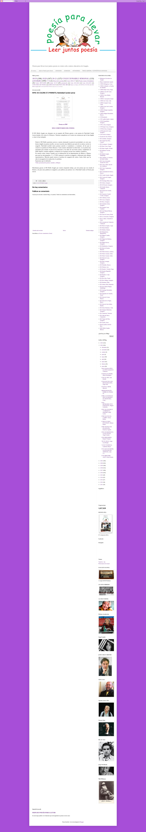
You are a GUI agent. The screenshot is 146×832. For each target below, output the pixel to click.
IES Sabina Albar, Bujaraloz (107, 284)
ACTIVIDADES (76, 71)
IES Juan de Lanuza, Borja (106, 214)
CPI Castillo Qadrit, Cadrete (107, 119)
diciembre (104, 347)
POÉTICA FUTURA (85, 84)
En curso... (33, 71)
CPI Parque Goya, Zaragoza (107, 126)
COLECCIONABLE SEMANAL (75, 78)
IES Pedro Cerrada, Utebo (106, 253)
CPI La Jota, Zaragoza (105, 124)
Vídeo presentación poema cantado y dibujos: (48, 162)
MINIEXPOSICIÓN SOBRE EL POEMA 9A (107, 392)
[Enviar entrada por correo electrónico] (36, 180)
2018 (101, 468)
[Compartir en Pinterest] (45, 181)
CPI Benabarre (103, 117)
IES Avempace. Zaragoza (106, 144)
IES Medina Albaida (105, 230)
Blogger (82, 822)
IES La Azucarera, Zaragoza (107, 216)
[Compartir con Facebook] (43, 181)
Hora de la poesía (58, 81)
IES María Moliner (104, 227)
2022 (101, 345)
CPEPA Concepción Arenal (106, 98)
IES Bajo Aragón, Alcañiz (106, 148)
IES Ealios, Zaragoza (105, 183)
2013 (101, 479)
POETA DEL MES (63, 84)
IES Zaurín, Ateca (104, 322)
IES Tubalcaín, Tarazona (106, 313)
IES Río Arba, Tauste (105, 278)
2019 (101, 465)
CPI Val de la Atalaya (105, 134)
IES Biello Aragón (43, 183)
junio (103, 354)
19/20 (44, 78)
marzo (103, 361)
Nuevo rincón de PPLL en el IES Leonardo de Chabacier (107, 370)
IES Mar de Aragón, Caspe (106, 225)
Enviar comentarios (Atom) (45, 233)
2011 (101, 484)
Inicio (64, 230)
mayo (103, 356)
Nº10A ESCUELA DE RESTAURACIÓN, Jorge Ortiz (107, 383)
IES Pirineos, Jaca (104, 267)
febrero (103, 364)
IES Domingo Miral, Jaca (106, 180)
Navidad (42, 86)
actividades (36, 81)
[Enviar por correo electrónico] (39, 181)
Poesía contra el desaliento (86, 81)
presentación (64, 83)
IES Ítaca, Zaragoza (104, 201)
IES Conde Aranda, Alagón (106, 175)
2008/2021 (67, 71)
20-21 (54, 78)
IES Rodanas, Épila (104, 282)
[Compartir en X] (42, 181)
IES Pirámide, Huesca (105, 265)
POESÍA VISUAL (48, 86)
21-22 (37, 183)
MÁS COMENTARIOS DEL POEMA (63, 128)
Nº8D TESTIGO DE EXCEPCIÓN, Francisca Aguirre (107, 428)
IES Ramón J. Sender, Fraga (107, 269)
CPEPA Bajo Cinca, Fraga (106, 89)
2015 (101, 475)
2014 (101, 477)
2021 (101, 460)
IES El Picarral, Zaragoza (106, 185)
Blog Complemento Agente (106, 82)
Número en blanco (74, 84)
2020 (101, 463)
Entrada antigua (90, 230)
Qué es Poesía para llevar (46, 71)
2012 (101, 482)
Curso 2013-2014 (74, 83)
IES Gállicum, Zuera (105, 197)
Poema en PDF (63, 124)
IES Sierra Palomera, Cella (106, 307)
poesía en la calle (57, 86)
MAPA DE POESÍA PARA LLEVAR (44, 812)
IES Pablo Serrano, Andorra (106, 251)
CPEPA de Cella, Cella (105, 100)
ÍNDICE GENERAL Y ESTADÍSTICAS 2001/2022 (95, 71)
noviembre (104, 349)
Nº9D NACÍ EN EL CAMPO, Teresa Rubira (106, 418)
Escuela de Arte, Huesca (106, 136)
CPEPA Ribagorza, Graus (106, 84)
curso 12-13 (53, 83)
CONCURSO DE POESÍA (39, 84)
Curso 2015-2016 (40, 83)
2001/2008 (59, 71)
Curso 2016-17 (71, 81)
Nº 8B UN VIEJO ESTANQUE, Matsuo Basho (107, 423)
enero (103, 366)
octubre (104, 352)
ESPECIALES (52, 84)
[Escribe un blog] (40, 181)
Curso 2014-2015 (87, 83)
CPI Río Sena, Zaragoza (106, 129)
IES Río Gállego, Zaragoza (106, 280)
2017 (101, 470)
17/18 (48, 81)
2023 (101, 343)
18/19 (34, 78)
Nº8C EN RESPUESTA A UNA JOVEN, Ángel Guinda (107, 433)
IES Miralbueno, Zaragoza (106, 246)
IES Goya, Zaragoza (105, 199)
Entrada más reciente (38, 230)
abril (103, 359)
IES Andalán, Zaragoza (105, 138)
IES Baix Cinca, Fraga (105, 146)
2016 (101, 472)
